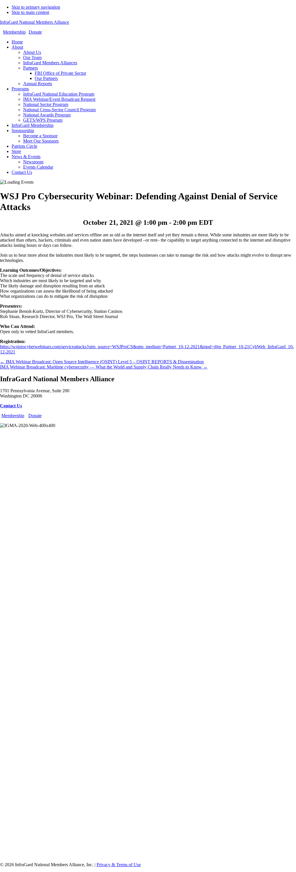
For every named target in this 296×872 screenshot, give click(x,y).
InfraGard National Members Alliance (34, 22)
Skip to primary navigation (36, 7)
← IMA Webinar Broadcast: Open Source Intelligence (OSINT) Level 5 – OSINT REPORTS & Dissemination (102, 361)
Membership (14, 32)
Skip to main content (30, 12)
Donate (35, 32)
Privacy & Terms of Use (119, 864)
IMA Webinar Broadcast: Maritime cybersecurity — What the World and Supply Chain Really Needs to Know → (104, 366)
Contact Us (11, 405)
